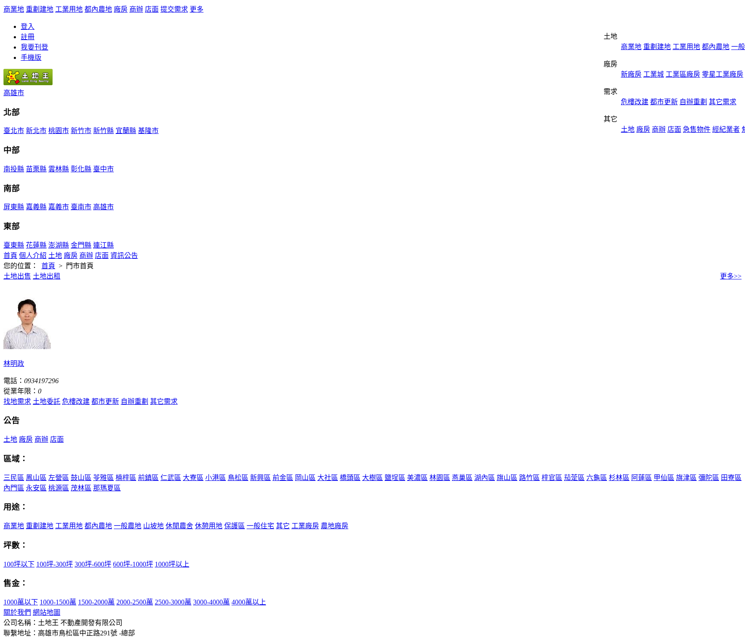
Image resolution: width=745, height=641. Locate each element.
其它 (283, 526)
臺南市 (81, 207)
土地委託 (46, 401)
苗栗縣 (36, 169)
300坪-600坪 (93, 564)
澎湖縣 (58, 245)
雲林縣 (58, 169)
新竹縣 (103, 130)
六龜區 (596, 477)
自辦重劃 (693, 101)
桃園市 (58, 130)
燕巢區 (462, 477)
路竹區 (529, 477)
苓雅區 (103, 477)
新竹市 (81, 130)
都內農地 (98, 9)
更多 (196, 9)
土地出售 (17, 276)
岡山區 (305, 477)
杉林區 (619, 477)
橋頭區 (350, 477)
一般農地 (127, 526)
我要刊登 (34, 47)
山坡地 (153, 526)
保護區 (234, 526)
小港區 (215, 477)
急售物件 (697, 129)
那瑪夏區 (107, 488)
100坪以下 (18, 564)
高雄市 (13, 92)
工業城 (653, 74)
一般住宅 (260, 526)
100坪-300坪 (54, 564)
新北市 (36, 130)
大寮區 (193, 477)
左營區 (58, 477)
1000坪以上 (172, 564)
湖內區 (484, 477)
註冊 (27, 36)
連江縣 (103, 245)
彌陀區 (708, 477)
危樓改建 (634, 101)
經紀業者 (726, 129)
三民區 (13, 477)
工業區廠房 (683, 74)
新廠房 (631, 74)
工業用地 (69, 9)
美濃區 (417, 477)
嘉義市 (58, 207)
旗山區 (507, 477)
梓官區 (552, 477)
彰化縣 (81, 169)
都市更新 (664, 101)
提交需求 (174, 9)
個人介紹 (33, 255)
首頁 (10, 255)
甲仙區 (664, 477)
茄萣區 (574, 477)
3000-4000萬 (211, 602)
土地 (628, 129)
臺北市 (13, 130)
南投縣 (13, 169)
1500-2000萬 (96, 602)
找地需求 (17, 401)
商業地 (13, 9)
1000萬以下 (20, 602)
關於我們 (17, 612)
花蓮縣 (36, 245)
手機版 (31, 57)
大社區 (327, 477)
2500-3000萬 (173, 602)
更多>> (731, 276)
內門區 (13, 488)
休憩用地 (208, 526)
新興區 (260, 477)
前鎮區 (148, 477)
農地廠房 (334, 526)
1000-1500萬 (58, 602)
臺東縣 (13, 245)
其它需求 (722, 101)
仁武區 (170, 477)
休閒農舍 (179, 526)
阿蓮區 (641, 477)
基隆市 (148, 130)
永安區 (36, 488)
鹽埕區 (395, 477)
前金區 (282, 477)
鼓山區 (81, 477)
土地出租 (46, 276)
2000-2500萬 (134, 602)
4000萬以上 (249, 602)
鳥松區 (238, 477)
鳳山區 (36, 477)
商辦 (136, 9)
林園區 (439, 477)
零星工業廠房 (722, 74)
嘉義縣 (36, 207)
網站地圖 (46, 612)
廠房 (121, 9)
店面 (152, 9)
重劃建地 (39, 9)
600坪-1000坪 (133, 564)
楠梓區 (126, 477)
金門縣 (81, 245)
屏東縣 (13, 207)
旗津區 (686, 477)
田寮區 (731, 477)
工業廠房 (305, 526)
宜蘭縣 (126, 130)
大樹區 (372, 477)
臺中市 (103, 169)
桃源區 (58, 488)
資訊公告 (124, 255)
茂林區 (81, 488)
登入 (27, 26)
